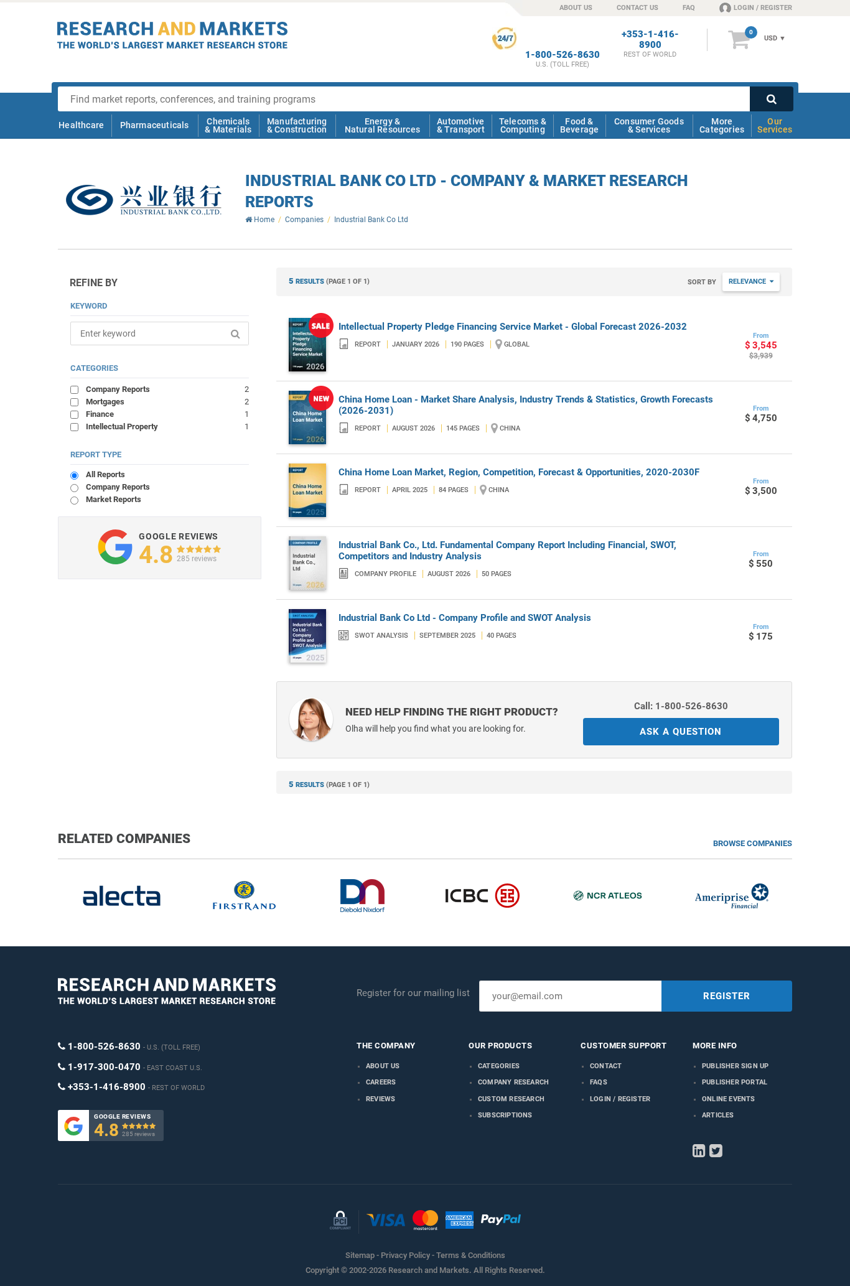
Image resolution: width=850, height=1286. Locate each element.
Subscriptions (505, 1115)
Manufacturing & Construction (297, 125)
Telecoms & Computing (522, 125)
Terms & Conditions (470, 1255)
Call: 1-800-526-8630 (681, 706)
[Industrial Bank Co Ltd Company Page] (144, 200)
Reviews (380, 1099)
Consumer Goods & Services (649, 125)
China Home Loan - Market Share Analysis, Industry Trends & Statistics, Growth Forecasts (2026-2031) (526, 405)
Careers (381, 1082)
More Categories (721, 125)
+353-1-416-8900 (650, 39)
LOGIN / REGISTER (763, 8)
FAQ (689, 8)
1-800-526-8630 (562, 55)
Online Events (728, 1099)
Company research (513, 1082)
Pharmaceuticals (154, 125)
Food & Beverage (579, 125)
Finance (167, 413)
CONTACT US (637, 8)
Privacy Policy (405, 1255)
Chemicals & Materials (228, 125)
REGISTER (726, 996)
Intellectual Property (167, 426)
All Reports (105, 474)
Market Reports (113, 499)
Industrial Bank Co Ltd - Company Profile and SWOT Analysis (465, 617)
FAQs (598, 1082)
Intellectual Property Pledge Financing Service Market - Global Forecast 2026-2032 (513, 326)
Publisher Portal (734, 1082)
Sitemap (360, 1255)
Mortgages (167, 401)
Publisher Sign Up (735, 1066)
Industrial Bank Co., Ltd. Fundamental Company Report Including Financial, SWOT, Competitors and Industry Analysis (507, 550)
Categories (499, 1066)
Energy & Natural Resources (382, 125)
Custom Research (511, 1099)
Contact (606, 1066)
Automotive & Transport (461, 125)
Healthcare (81, 125)
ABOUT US (575, 8)
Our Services (774, 125)
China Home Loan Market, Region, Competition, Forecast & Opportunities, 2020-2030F (519, 472)
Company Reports (167, 388)
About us (383, 1066)
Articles (718, 1115)
